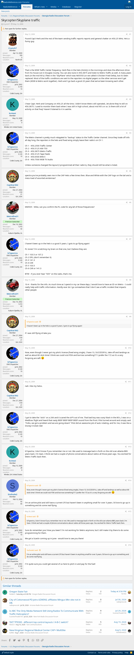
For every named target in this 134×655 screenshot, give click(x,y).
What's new (39, 6)
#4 (130, 133)
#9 (130, 316)
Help (126, 652)
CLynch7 (6, 24)
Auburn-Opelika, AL (15, 233)
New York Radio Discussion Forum (46, 616)
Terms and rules (104, 652)
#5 (130, 171)
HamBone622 (121, 632)
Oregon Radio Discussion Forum (43, 594)
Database (66, 6)
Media (53, 6)
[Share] (126, 34)
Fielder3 (12, 594)
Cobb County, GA (16, 93)
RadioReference (10, 6)
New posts (5, 11)
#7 (130, 239)
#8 (130, 280)
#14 (129, 480)
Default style (9, 652)
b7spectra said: (32, 322)
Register (78, 6)
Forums (26, 6)
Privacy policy (117, 652)
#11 (129, 382)
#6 (130, 202)
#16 (129, 545)
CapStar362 (12, 185)
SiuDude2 (12, 494)
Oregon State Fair (18, 591)
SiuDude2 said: (32, 550)
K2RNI (11, 633)
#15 (129, 511)
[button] (19, 6)
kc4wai (12, 113)
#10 (129, 348)
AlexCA (12, 624)
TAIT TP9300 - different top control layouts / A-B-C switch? (38, 622)
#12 (129, 413)
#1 (130, 34)
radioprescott (14, 605)
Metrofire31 (12, 216)
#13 (129, 447)
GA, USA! (19, 196)
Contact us (92, 652)
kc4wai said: (31, 516)
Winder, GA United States (13, 127)
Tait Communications (34, 624)
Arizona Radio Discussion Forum (41, 605)
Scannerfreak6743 (16, 616)
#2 (130, 65)
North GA (18, 60)
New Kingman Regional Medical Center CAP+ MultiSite (37, 630)
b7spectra (13, 79)
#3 (130, 99)
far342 (123, 594)
